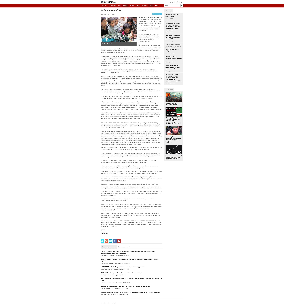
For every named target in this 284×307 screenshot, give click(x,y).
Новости (168, 11)
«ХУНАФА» (104, 233)
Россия (132, 5)
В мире (125, 5)
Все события (112, 5)
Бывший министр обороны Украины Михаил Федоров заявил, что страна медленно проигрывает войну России (173, 49)
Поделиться (156, 14)
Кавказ (138, 5)
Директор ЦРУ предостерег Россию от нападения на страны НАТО (173, 38)
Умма (119, 5)
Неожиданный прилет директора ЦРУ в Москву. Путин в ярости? (173, 68)
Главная (104, 5)
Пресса (151, 5)
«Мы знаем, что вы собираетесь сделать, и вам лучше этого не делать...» (174, 59)
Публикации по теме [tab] (109, 247)
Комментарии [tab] (124, 247)
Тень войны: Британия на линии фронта (173, 16)
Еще (156, 5)
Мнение (144, 5)
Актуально (169, 89)
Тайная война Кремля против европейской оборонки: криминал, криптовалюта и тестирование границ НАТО (173, 79)
